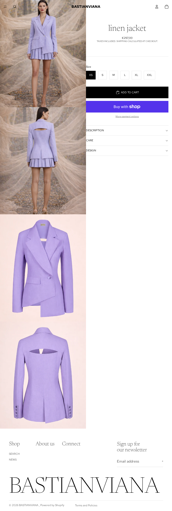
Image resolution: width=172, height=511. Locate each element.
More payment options (127, 116)
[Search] (15, 7)
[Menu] (5, 7)
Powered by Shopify (52, 505)
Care (89, 140)
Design (91, 150)
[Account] (157, 7)
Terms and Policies (86, 505)
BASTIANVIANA (29, 505)
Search (14, 454)
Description (95, 130)
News (13, 459)
